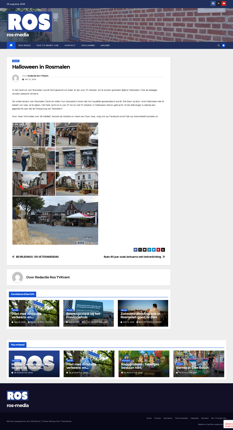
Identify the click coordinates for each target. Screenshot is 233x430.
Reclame (205, 418)
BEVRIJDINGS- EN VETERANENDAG (37, 256)
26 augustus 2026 (23, 373)
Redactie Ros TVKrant (38, 76)
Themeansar (66, 421)
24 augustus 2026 (188, 373)
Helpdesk (195, 418)
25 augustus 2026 (133, 373)
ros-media (18, 35)
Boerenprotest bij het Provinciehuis (83, 315)
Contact (70, 45)
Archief (105, 45)
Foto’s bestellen (181, 418)
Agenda (180, 364)
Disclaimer (88, 45)
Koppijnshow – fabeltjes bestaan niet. (140, 366)
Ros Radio (24, 45)
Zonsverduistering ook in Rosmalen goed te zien (140, 315)
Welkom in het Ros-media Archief (212, 424)
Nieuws (16, 61)
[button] (219, 45)
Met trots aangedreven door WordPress (24, 421)
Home (149, 418)
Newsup (52, 421)
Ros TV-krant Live (48, 45)
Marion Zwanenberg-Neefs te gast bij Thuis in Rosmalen (32, 367)
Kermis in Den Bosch (192, 368)
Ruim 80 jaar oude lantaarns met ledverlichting (132, 256)
